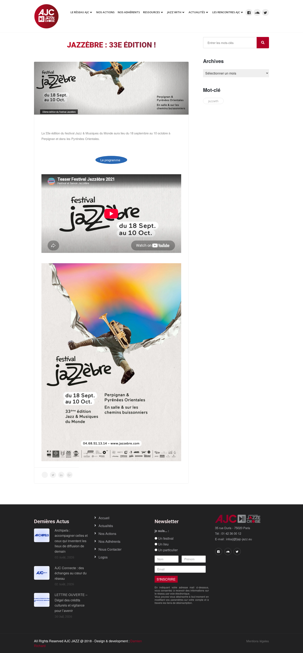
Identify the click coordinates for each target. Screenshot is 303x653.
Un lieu (163, 544)
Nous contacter (110, 549)
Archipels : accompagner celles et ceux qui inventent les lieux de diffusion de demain (71, 541)
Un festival (165, 538)
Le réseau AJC (79, 12)
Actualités (197, 12)
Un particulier (167, 550)
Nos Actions (105, 12)
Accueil (104, 518)
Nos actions (107, 533)
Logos (103, 557)
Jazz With (174, 12)
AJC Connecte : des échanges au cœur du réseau (71, 573)
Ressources (151, 12)
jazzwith (213, 101)
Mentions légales (257, 641)
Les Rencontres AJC (226, 12)
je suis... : (162, 531)
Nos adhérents (129, 12)
